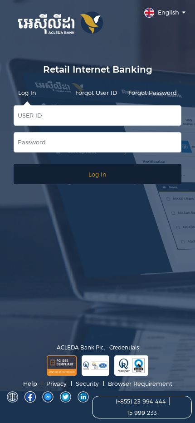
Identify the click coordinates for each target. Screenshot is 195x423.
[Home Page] (12, 397)
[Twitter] (65, 397)
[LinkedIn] (83, 397)
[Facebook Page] (30, 397)
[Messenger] (48, 397)
